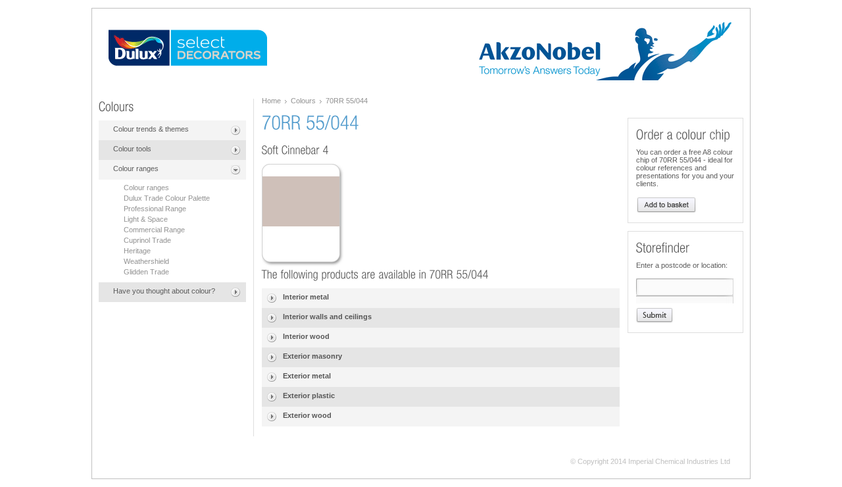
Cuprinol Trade (147, 240)
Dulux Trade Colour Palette (167, 198)
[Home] (188, 48)
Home (271, 101)
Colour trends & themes (151, 129)
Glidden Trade (146, 272)
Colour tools (132, 149)
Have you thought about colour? (164, 291)
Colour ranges (136, 168)
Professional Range (155, 209)
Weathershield (146, 261)
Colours (303, 101)
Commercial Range (154, 230)
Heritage (137, 251)
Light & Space (146, 219)
